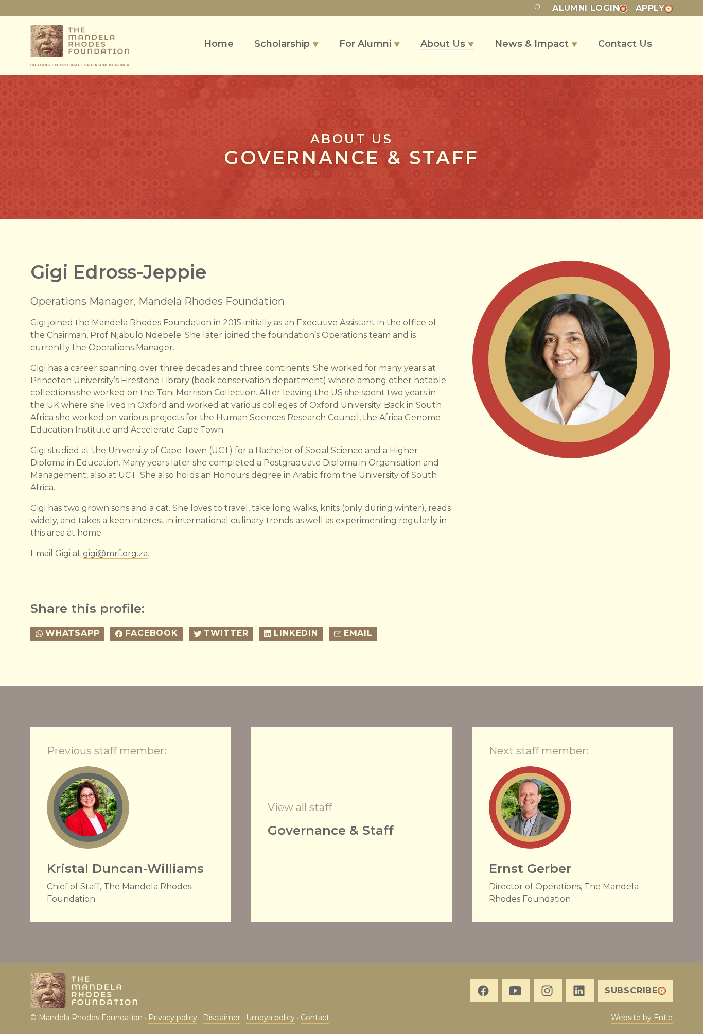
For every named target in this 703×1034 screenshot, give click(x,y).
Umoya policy (270, 1017)
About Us (447, 43)
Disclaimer (221, 1017)
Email (358, 633)
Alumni (585, 8)
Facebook (151, 633)
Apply (650, 8)
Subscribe (631, 990)
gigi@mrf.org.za (115, 553)
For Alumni (369, 43)
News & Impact (536, 43)
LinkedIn (296, 633)
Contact (315, 1017)
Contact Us (625, 43)
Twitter (226, 633)
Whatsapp (72, 633)
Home (219, 43)
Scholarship (286, 43)
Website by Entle (642, 1017)
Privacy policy (172, 1017)
